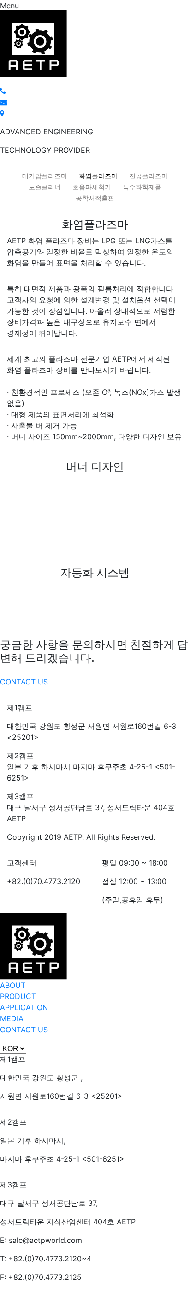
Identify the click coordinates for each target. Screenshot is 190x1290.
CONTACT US (24, 681)
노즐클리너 (45, 187)
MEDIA (12, 1018)
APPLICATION (24, 1007)
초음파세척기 (91, 187)
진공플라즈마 (148, 176)
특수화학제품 (142, 187)
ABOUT (12, 985)
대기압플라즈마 (44, 176)
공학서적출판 (95, 198)
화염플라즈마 (98, 176)
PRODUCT (18, 996)
